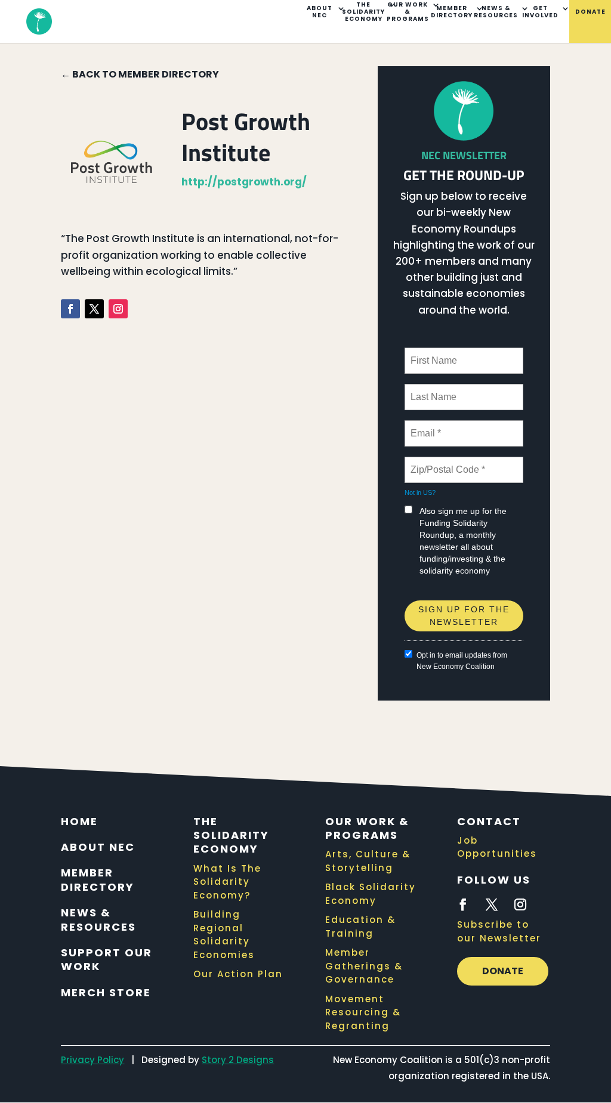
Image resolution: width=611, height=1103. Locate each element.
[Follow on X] (94, 308)
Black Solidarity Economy (370, 894)
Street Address (443, 595)
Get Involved (540, 12)
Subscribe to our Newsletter (499, 931)
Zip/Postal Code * (445, 462)
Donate (590, 12)
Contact (489, 821)
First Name (433, 353)
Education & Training (360, 926)
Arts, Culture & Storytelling (368, 861)
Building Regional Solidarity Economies (224, 934)
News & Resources (496, 12)
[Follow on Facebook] (70, 308)
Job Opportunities (497, 847)
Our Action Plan (238, 974)
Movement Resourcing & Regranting (363, 1012)
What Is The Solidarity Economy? (227, 881)
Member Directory (452, 12)
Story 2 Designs (238, 1060)
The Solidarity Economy (363, 12)
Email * (424, 426)
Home (79, 821)
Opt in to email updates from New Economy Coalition (461, 661)
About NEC (319, 12)
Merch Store (106, 992)
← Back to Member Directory (140, 74)
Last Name (431, 390)
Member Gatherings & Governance (364, 966)
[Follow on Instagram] (118, 308)
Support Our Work (106, 959)
